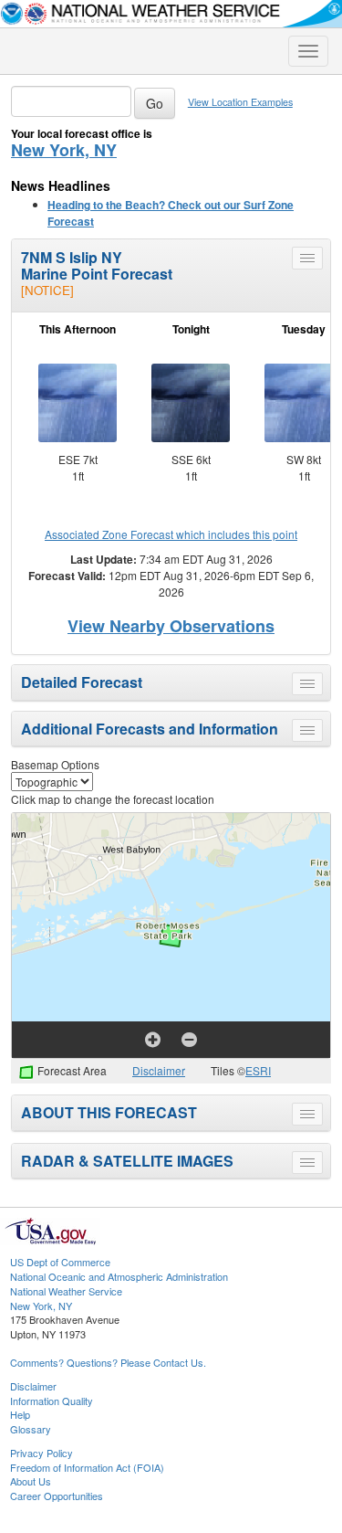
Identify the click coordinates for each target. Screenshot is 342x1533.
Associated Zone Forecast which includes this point (171, 534)
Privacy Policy (41, 1452)
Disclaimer (158, 1070)
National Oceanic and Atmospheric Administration (119, 1276)
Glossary (30, 1429)
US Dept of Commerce (60, 1261)
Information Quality (51, 1400)
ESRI (258, 1070)
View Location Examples (240, 102)
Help (20, 1414)
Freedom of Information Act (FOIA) (87, 1467)
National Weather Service (66, 1291)
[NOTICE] (47, 290)
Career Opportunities (56, 1495)
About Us (30, 1481)
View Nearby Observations (171, 626)
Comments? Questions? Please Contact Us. (108, 1362)
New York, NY (64, 150)
